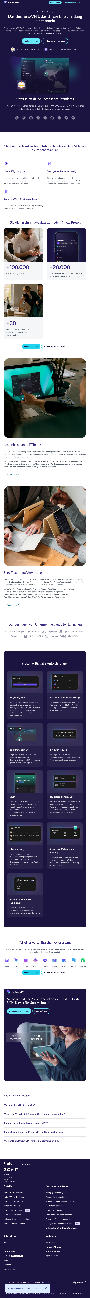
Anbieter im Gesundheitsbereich (59, 1215)
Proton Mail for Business (13, 1192)
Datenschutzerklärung (10, 1293)
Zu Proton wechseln (54, 1206)
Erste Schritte (55, 3)
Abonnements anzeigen (19, 1011)
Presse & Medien (53, 1251)
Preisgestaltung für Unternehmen (17, 1219)
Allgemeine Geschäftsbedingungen (30, 1293)
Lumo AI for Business (12, 1215)
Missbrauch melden (25, 1282)
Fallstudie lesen (10, 474)
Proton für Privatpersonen (14, 1223)
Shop (6, 1260)
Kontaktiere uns (52, 1256)
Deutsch (80, 1283)
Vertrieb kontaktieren (72, 3)
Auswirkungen (9, 1251)
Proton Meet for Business (14, 1210)
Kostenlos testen (31, 41)
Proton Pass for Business (14, 1201)
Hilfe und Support (53, 1242)
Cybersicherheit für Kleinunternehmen (61, 1228)
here (37, 1288)
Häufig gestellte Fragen (55, 1192)
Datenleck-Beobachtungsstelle (58, 1219)
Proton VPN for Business (14, 1197)
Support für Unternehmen (56, 1197)
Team (6, 1247)
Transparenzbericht (49, 1293)
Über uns (7, 1242)
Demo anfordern (41, 1011)
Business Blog (9, 1269)
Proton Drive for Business (14, 1206)
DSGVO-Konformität (54, 1210)
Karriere (7, 1256)
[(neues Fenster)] (5, 1169)
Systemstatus (9, 1282)
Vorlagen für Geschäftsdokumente (60, 1223)
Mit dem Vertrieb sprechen (54, 41)
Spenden (7, 1265)
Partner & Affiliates (53, 1247)
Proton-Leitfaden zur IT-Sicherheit (60, 1201)
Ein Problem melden (43, 1282)
